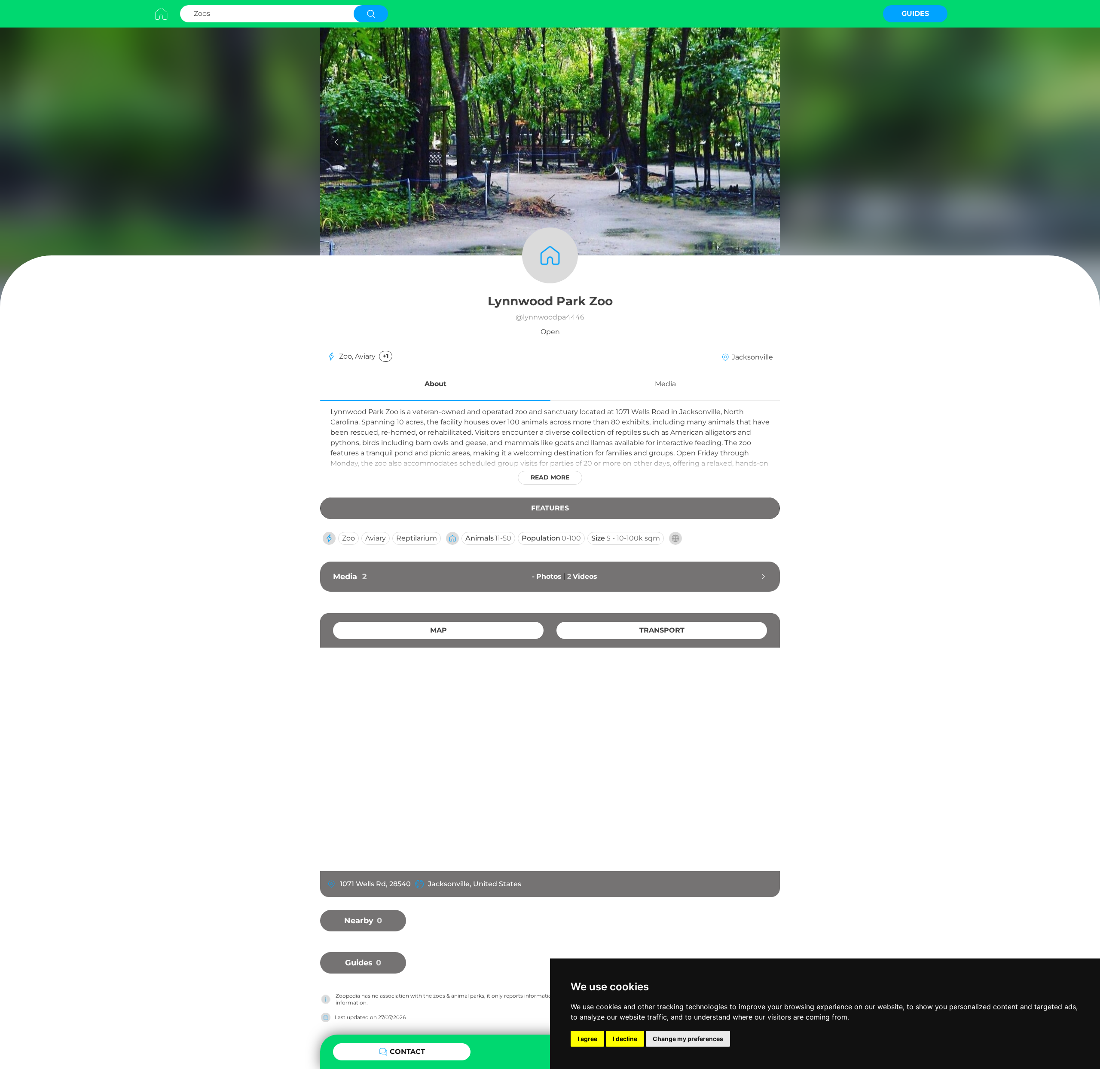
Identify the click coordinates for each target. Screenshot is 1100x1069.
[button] (435, 385)
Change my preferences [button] (688, 1038)
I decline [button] (625, 1038)
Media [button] (665, 384)
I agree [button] (587, 1038)
